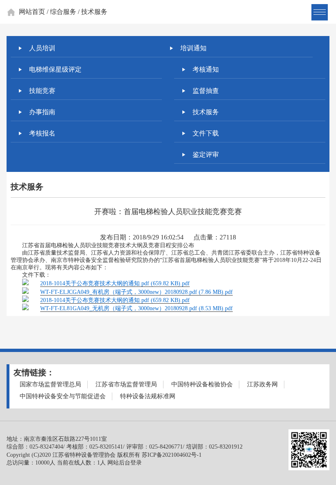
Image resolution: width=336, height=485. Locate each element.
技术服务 (206, 111)
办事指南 (42, 111)
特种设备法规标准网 (147, 396)
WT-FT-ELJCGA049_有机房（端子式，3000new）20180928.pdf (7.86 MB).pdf (136, 292)
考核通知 (206, 69)
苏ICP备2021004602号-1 (172, 455)
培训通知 (193, 48)
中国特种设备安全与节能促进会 (63, 396)
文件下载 (206, 133)
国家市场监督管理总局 (50, 384)
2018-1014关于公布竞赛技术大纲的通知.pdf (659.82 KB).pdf (115, 283)
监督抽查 (206, 90)
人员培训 (42, 48)
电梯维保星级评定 (55, 69)
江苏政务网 (262, 384)
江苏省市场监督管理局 (126, 384)
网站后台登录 (124, 463)
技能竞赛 (42, 90)
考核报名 (42, 133)
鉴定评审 (206, 154)
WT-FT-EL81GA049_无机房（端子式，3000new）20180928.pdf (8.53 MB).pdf (136, 308)
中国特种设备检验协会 (202, 384)
